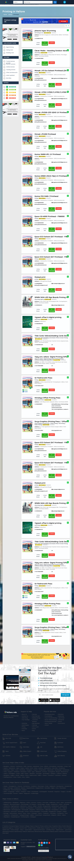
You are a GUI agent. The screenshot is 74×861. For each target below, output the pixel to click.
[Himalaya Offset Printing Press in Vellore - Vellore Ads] (27, 402)
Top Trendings (26, 719)
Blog (33, 730)
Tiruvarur (15, 793)
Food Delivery (48, 716)
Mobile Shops (40, 828)
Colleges (27, 826)
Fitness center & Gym (46, 826)
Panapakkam (55, 809)
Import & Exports (34, 826)
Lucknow (40, 768)
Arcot (58, 802)
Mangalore (6, 775)
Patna (26, 775)
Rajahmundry (33, 775)
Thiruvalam (53, 813)
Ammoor (33, 802)
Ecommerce (61, 723)
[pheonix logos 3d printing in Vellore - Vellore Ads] (27, 35)
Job (41, 747)
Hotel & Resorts (67, 826)
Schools (22, 826)
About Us (24, 714)
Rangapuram (52, 811)
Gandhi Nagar (41, 804)
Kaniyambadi (55, 806)
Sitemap (34, 725)
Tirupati (35, 770)
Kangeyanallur (46, 806)
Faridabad (16, 771)
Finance (11, 831)
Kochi (31, 768)
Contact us (25, 716)
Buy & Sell (8, 738)
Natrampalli (25, 809)
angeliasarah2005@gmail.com (60, 78)
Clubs (21, 829)
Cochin (18, 773)
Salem (5, 791)
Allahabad (38, 771)
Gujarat (6, 768)
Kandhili (40, 806)
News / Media (48, 723)
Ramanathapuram (16, 790)
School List (26, 755)
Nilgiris (52, 788)
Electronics (31, 831)
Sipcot (40, 813)
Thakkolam (46, 813)
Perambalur (63, 788)
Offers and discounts (11, 72)
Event (24, 742)
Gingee (48, 804)
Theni (28, 791)
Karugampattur (15, 808)
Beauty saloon (54, 831)
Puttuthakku (44, 811)
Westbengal (58, 770)
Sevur (28, 813)
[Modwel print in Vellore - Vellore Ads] (27, 281)
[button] (70, 857)
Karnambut (7, 808)
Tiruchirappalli (43, 791)
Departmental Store (38, 829)
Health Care (6, 829)
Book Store (26, 738)
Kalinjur (34, 806)
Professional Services (50, 721)
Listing (10, 14)
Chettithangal (24, 804)
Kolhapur (53, 773)
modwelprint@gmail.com (59, 283)
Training (16, 828)
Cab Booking (43, 738)
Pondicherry (62, 768)
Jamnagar (38, 773)
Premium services (10, 64)
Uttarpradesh (42, 770)
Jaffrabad (66, 804)
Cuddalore (34, 786)
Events (34, 728)
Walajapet (33, 817)
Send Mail (45, 85)
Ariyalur (5, 786)
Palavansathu (40, 809)
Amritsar (44, 771)
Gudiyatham (54, 804)
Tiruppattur (7, 815)
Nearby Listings (36, 718)
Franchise (24, 728)
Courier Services (61, 738)
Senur (24, 813)
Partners (8, 755)
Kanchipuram (60, 786)
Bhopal (58, 771)
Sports (60, 828)
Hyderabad (36, 766)
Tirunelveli (50, 791)
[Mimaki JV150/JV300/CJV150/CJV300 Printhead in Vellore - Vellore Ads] (27, 96)
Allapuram (22, 802)
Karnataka (60, 766)
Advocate (62, 831)
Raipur (12, 770)
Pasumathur (63, 809)
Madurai (65, 773)
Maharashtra (47, 768)
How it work (35, 727)
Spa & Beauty (61, 755)
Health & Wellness (11, 747)
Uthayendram (14, 815)
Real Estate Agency (8, 828)
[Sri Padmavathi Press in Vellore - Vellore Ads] (27, 382)
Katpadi (22, 808)
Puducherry (7, 770)
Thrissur (44, 775)
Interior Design (14, 829)
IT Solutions (6, 826)
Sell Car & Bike (44, 755)
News (23, 730)
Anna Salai (45, 802)
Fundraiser (60, 742)
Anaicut (39, 802)
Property (47, 828)
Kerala (27, 768)
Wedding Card (10, 52)
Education (61, 714)
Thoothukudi (34, 791)
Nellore (22, 775)
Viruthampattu (25, 817)
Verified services (10, 67)
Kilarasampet (47, 808)
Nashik (17, 775)
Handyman (61, 719)
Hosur (14, 777)
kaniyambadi (63, 806)
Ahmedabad (52, 766)
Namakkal (47, 788)
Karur (5, 788)
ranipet (65, 811)
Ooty (23, 777)
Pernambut (7, 811)
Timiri (66, 813)
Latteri (59, 808)
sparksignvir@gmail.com (58, 305)
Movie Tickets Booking (51, 719)
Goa (70, 766)
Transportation (32, 828)
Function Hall (23, 828)
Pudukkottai (7, 790)
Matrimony (61, 716)
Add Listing (25, 718)
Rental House (38, 831)
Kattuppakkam (30, 808)
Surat (16, 770)
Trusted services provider (10, 61)
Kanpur (22, 768)
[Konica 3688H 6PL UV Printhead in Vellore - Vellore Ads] (27, 159)
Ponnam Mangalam (35, 811)
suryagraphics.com (57, 430)
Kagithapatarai (15, 806)
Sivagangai (11, 791)
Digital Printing (10, 47)
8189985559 (31, 847)
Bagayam (6, 804)
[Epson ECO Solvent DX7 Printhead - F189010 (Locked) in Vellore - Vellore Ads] (27, 261)
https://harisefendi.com (41, 80)
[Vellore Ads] (11, 35)
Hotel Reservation (50, 714)
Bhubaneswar (64, 771)
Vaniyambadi (46, 815)
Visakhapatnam (8, 777)
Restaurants (46, 831)
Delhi (25, 766)
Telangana (29, 770)
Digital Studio (59, 829)
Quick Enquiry (25, 725)
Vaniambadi (38, 815)
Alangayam (16, 802)
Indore (26, 773)
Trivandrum (51, 775)
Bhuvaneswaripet (15, 804)
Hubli (22, 773)
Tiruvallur (68, 791)
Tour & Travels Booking (51, 718)
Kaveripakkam (38, 808)
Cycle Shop (68, 829)
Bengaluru (6, 766)
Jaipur (17, 768)
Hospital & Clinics (57, 826)
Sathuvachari (13, 813)
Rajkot (39, 775)
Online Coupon (27, 751)
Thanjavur (23, 791)
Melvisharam (7, 809)
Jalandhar (32, 773)
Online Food (43, 751)
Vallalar (32, 815)
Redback (50, 857)
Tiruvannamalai (8, 793)
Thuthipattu (60, 813)
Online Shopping (61, 751)
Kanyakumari (68, 786)
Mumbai (29, 766)
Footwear (68, 831)
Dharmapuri (41, 786)
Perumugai (21, 811)
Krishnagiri (10, 788)
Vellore (27, 777)
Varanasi (64, 775)
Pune (41, 766)
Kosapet (54, 808)
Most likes (8, 78)
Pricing (23, 727)
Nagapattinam (40, 788)
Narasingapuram (16, 809)
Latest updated (10, 75)
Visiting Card (9, 50)
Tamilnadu (22, 770)
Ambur (28, 802)
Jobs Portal (61, 718)
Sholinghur (34, 813)
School (47, 725)
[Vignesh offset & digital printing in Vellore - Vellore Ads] (27, 322)
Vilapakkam (7, 817)
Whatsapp (44, 44)
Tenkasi (17, 791)
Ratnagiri (6, 813)
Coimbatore (19, 766)
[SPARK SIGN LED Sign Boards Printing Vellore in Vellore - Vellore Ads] (27, 302)
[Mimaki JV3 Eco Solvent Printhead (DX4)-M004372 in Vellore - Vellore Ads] (27, 75)
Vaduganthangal (24, 815)
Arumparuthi (68, 802)
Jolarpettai (7, 806)
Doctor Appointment (11, 742)
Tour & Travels (67, 828)
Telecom (25, 831)
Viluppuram (27, 793)
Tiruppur (63, 791)
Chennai (12, 766)
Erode (19, 777)
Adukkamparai (7, 802)
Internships (26, 747)
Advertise (24, 723)
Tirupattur (57, 791)
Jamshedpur (46, 773)
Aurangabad (51, 771)
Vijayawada (50, 770)
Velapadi (53, 815)
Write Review (38, 43)
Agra (33, 771)
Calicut (5, 773)
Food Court (54, 828)
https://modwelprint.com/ (41, 285)
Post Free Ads (36, 716)
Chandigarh (12, 773)
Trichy (5, 771)
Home (5, 14)
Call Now (52, 42)
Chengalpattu (12, 786)
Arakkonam (52, 802)
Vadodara (57, 775)
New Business (36, 723)
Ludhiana (59, 773)
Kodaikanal (17, 788)
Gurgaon (10, 771)
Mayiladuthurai (30, 788)
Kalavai (30, 806)
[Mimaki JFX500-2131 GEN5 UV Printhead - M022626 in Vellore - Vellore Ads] (27, 117)
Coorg (65, 766)
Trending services (10, 69)
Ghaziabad (23, 771)
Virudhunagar (34, 793)
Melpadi (65, 808)
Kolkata (46, 766)
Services (34, 714)
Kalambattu (23, 806)
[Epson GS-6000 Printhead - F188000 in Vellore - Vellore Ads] (27, 221)
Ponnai (26, 811)
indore (60, 804)
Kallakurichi (52, 786)
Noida (29, 771)
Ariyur (62, 802)
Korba (35, 768)
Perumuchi (14, 811)
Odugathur (32, 809)
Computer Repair (14, 826)
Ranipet (24, 790)
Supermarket (28, 829)
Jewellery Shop (50, 829)
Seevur (20, 813)
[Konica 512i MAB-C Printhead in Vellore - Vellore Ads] (27, 200)
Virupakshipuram (15, 817)
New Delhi (55, 768)
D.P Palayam (33, 804)
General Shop (18, 831)
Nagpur (12, 775)
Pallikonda (47, 809)
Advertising (6, 831)
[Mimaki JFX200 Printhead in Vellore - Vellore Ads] (27, 138)
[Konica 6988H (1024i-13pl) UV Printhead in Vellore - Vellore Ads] (27, 180)
